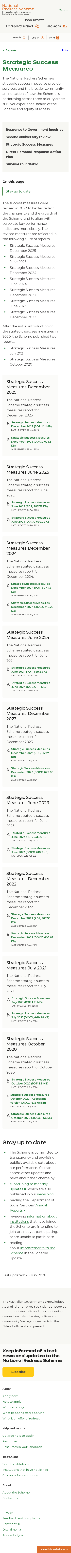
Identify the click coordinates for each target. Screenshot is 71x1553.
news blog (45, 1194)
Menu (62, 10)
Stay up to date (18, 191)
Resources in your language (22, 1447)
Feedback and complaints (21, 1518)
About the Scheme (16, 1492)
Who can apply (13, 1407)
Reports (11, 50)
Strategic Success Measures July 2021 (31, 1000)
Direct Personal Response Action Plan (33, 154)
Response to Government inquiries (34, 130)
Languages (53, 26)
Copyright (11, 1524)
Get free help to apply (18, 1435)
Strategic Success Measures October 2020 (30, 1081)
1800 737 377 (34, 20)
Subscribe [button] (22, 1373)
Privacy (7, 1512)
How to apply (11, 1401)
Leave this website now (54, 1549)
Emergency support (19, 26)
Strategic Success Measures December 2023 (30, 753)
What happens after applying (23, 1413)
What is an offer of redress (21, 1418)
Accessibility (12, 1535)
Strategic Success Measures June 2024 (30, 669)
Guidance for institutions (20, 1475)
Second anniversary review (28, 137)
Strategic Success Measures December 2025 (31, 424)
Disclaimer (11, 1530)
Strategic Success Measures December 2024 (31, 587)
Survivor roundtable (22, 164)
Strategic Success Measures (29, 144)
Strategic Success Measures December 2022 (30, 918)
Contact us (10, 1498)
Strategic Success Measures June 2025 (30, 504)
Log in (35, 37)
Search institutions (15, 1464)
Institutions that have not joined (25, 1469)
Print (52, 37)
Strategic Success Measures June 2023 (31, 835)
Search (17, 37)
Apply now (10, 1396)
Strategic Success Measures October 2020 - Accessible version (29, 1098)
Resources (10, 1441)
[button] (65, 50)
